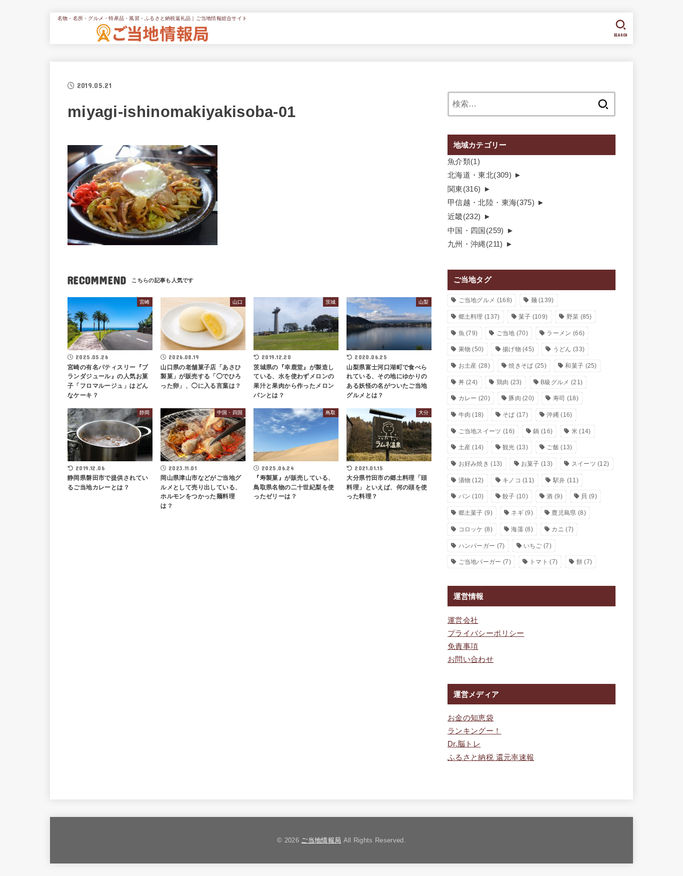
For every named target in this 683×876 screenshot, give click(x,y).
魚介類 (464, 162)
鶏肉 (509, 382)
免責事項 (463, 646)
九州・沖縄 (475, 244)
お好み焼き (480, 463)
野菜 (579, 316)
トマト (544, 561)
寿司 (565, 398)
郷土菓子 (475, 512)
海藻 (522, 529)
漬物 (471, 480)
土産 (471, 447)
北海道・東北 (480, 175)
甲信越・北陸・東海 (491, 203)
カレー (474, 398)
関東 (464, 189)
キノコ (518, 480)
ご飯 (559, 447)
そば (515, 414)
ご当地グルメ (485, 300)
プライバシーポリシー (486, 633)
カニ (563, 529)
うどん (568, 349)
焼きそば (527, 365)
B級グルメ (561, 382)
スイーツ (591, 463)
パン (471, 496)
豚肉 (521, 398)
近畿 (464, 217)
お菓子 (536, 463)
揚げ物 (518, 349)
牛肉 (471, 414)
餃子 (515, 496)
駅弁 (565, 480)
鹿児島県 (569, 512)
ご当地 (512, 333)
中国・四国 (476, 231)
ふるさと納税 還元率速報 (491, 757)
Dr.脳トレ (464, 744)
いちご (538, 545)
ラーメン (565, 333)
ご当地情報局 (321, 840)
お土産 (474, 365)
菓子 (533, 316)
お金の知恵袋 (471, 718)
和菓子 (580, 365)
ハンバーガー (481, 545)
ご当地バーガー (484, 561)
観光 (515, 447)
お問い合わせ (471, 659)
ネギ (522, 512)
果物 (471, 349)
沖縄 (559, 414)
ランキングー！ (475, 731)
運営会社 (463, 620)
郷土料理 (479, 316)
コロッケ (475, 529)
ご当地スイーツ (486, 431)
